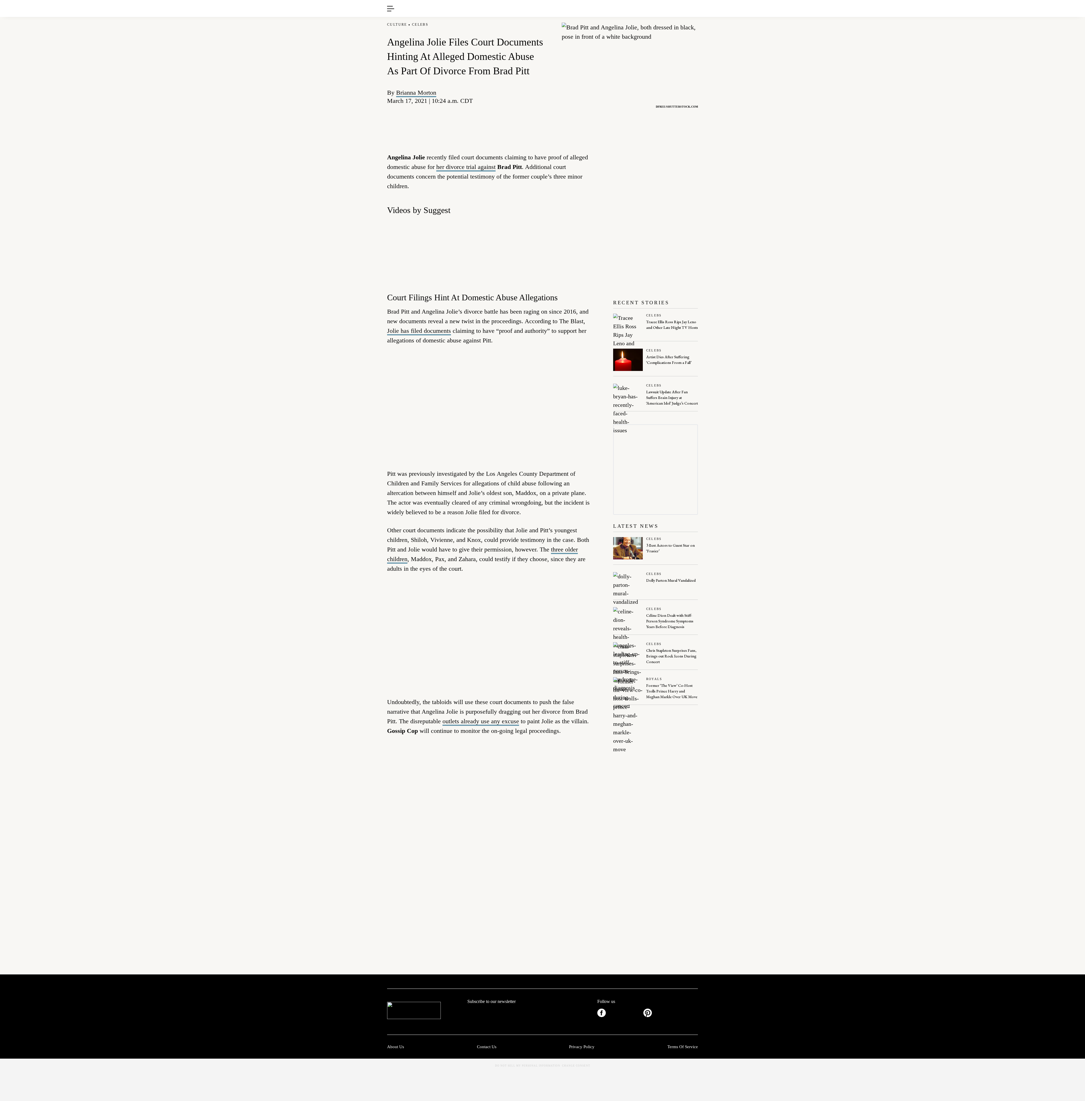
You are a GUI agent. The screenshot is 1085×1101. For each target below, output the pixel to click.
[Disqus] (490, 826)
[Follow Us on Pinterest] (647, 1013)
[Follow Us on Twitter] (624, 1013)
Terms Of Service (682, 1046)
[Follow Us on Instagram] (671, 1013)
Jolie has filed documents (419, 330)
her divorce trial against (466, 166)
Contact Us (486, 1046)
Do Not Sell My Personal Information (527, 1065)
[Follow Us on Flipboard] (693, 1013)
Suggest (534, 3)
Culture (397, 25)
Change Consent (576, 1065)
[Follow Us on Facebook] (601, 1013)
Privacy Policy (581, 1046)
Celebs (420, 25)
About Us (395, 1046)
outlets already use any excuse (480, 721)
